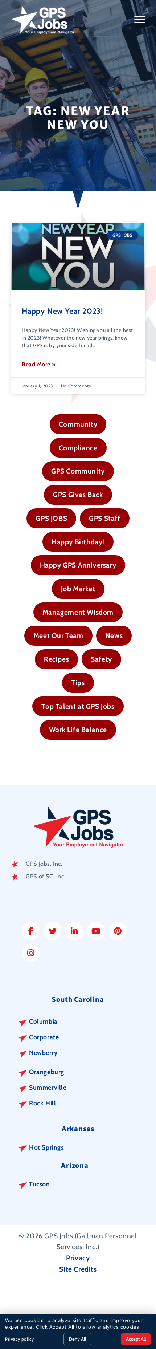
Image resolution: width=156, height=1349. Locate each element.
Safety (101, 659)
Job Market (78, 588)
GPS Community (78, 471)
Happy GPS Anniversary (78, 565)
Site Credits (78, 1269)
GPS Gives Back (78, 494)
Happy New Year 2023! (62, 311)
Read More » (39, 364)
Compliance (78, 447)
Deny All (77, 1339)
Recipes (56, 659)
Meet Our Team (58, 635)
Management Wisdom (78, 612)
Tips (78, 682)
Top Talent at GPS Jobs (77, 706)
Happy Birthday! (78, 541)
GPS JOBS (51, 518)
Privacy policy (19, 1339)
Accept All (136, 1339)
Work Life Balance (78, 729)
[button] (140, 19)
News (114, 635)
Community (78, 424)
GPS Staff (104, 518)
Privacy (78, 1257)
